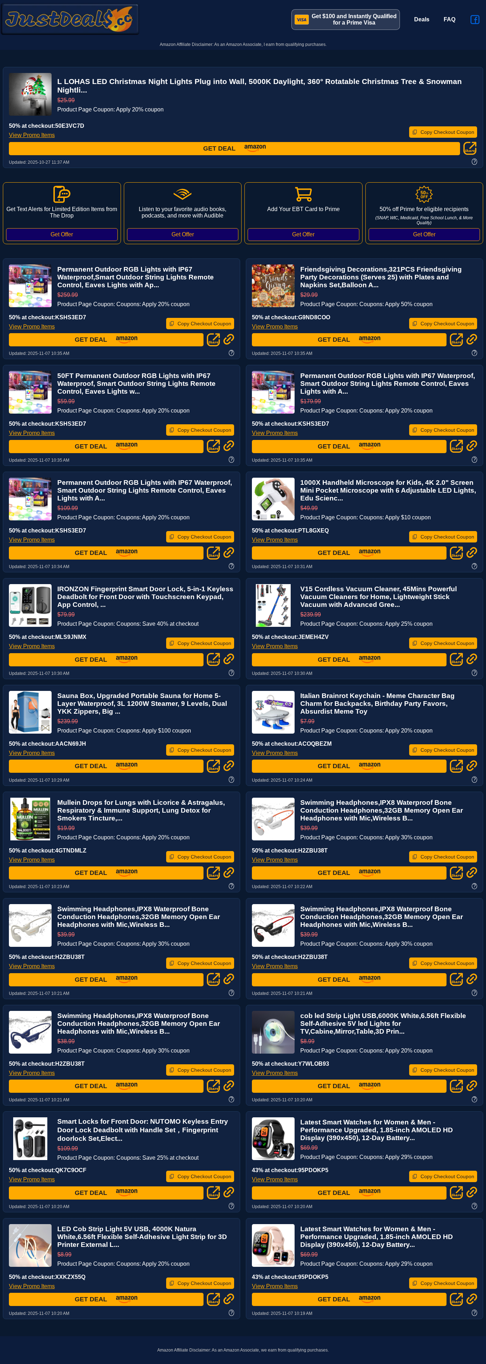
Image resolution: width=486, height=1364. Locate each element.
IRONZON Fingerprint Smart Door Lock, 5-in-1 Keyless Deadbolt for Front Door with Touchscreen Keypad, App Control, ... (145, 596)
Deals (421, 19)
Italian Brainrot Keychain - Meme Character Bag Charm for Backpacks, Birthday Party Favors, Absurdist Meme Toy (377, 703)
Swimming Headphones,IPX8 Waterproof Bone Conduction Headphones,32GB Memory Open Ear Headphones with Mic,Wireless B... (381, 810)
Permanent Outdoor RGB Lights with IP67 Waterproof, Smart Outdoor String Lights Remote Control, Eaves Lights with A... (387, 383)
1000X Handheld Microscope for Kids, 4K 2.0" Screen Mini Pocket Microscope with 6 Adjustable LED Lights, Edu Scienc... (388, 490)
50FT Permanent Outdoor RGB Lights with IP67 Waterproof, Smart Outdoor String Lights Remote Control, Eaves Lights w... (136, 383)
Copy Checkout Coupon (447, 132)
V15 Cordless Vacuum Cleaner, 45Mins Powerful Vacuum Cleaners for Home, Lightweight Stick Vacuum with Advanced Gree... (378, 596)
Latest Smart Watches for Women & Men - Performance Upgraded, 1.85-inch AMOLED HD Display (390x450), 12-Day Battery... (376, 1130)
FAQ (449, 19)
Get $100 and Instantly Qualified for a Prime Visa (354, 19)
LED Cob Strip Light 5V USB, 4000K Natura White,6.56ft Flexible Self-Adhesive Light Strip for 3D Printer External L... (142, 1236)
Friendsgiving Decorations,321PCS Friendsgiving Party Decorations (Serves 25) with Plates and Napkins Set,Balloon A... (381, 277)
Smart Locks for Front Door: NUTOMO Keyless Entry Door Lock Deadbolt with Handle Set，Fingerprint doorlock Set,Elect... (142, 1130)
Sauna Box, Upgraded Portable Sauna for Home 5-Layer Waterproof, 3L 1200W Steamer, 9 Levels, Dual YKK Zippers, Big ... (142, 703)
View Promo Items (32, 135)
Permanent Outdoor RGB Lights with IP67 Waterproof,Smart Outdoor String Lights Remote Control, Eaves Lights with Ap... (135, 277)
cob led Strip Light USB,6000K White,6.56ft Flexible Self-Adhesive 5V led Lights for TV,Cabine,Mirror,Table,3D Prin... (383, 1023)
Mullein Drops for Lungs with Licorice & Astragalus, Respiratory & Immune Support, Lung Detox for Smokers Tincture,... (141, 810)
